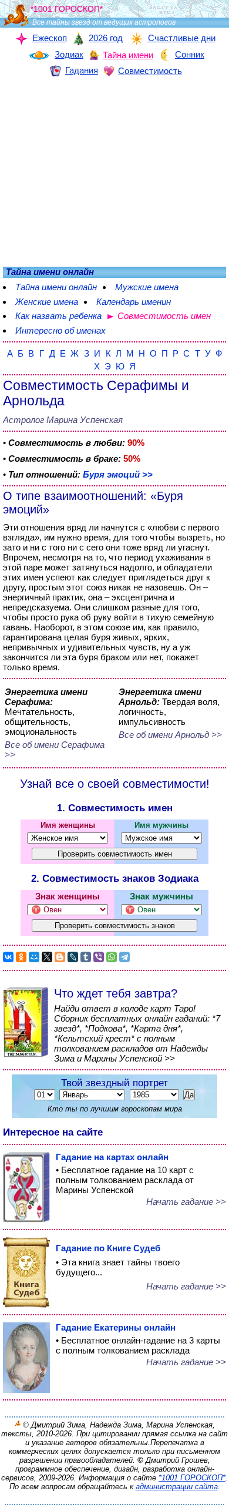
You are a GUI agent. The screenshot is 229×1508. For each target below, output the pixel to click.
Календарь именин (133, 302)
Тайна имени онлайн (56, 287)
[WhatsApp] (111, 957)
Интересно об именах (60, 330)
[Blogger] (60, 957)
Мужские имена (147, 287)
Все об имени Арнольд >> (170, 735)
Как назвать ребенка (58, 316)
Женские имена (46, 302)
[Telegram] (124, 957)
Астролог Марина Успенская (63, 420)
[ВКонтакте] (8, 957)
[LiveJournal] (73, 957)
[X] (47, 957)
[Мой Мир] (34, 957)
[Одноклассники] (21, 957)
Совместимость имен (164, 316)
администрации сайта (177, 1486)
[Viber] (98, 957)
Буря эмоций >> (118, 474)
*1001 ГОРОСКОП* (192, 1477)
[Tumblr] (85, 957)
